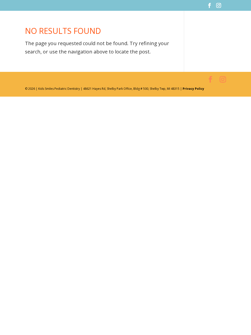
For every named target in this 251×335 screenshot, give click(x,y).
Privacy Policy (193, 89)
